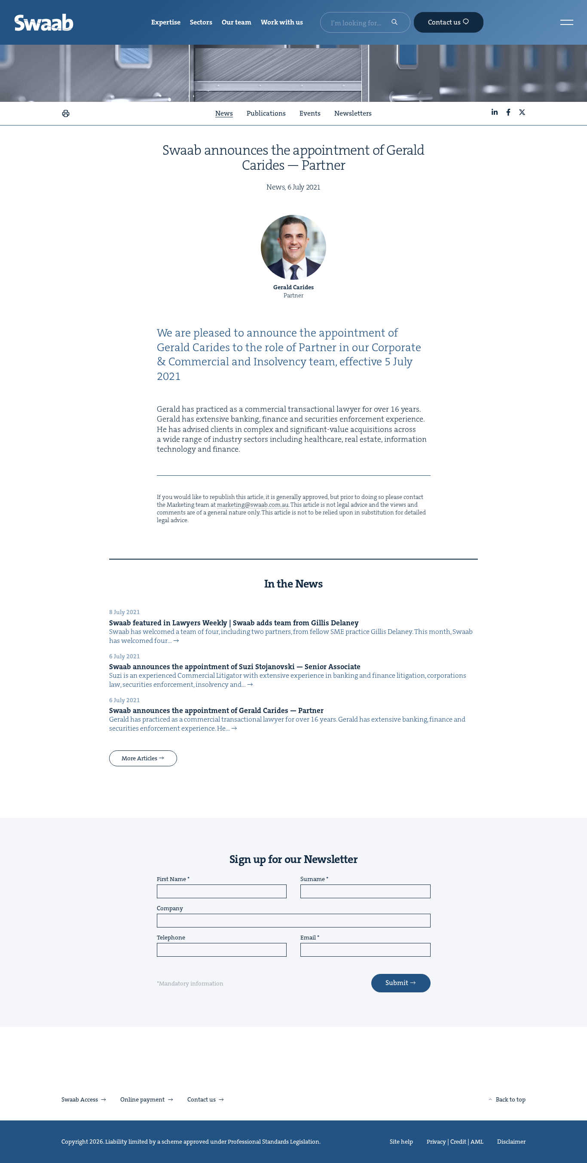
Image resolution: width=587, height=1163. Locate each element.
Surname (312, 879)
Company (170, 908)
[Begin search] (394, 23)
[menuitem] (165, 22)
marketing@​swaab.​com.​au (252, 504)
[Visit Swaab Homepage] (44, 22)
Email (308, 937)
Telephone (171, 937)
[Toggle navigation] (566, 22)
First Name (171, 879)
